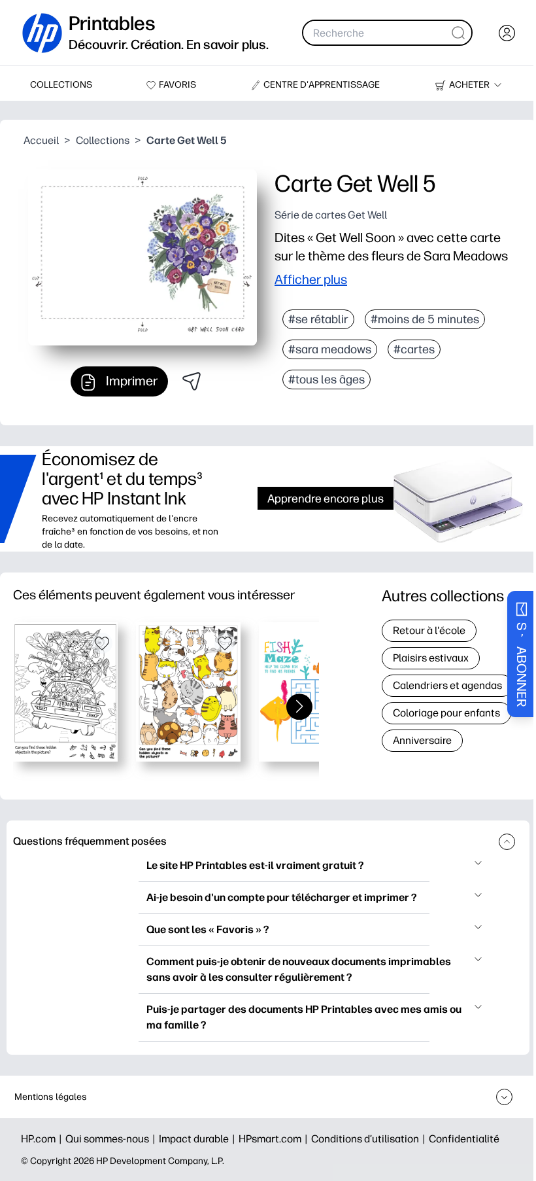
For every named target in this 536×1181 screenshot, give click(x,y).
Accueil (41, 140)
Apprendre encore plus (325, 498)
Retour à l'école (429, 630)
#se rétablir (318, 319)
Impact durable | (199, 1139)
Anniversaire (422, 740)
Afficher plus (311, 279)
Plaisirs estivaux (431, 658)
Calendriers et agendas (447, 685)
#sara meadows (329, 349)
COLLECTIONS (61, 84)
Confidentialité (464, 1139)
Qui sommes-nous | (112, 1139)
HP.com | (43, 1139)
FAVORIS (177, 84)
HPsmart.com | (275, 1139)
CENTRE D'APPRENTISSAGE (321, 84)
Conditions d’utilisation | (370, 1139)
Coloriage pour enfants (446, 713)
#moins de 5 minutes (425, 319)
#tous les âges (326, 379)
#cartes (414, 349)
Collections (102, 140)
